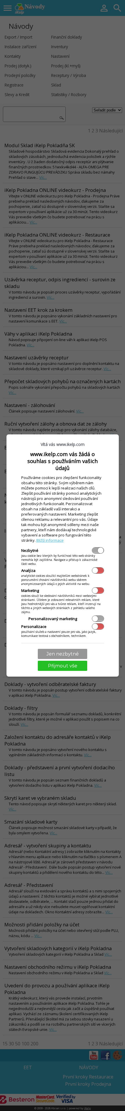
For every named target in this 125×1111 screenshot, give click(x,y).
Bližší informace (50, 540)
